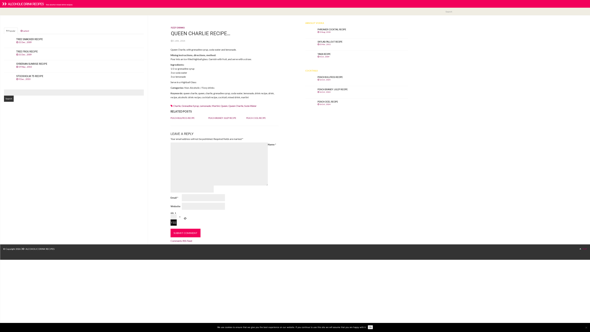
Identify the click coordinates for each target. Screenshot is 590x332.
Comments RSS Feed (181, 240)
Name (272, 144)
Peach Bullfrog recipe (183, 118)
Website (175, 206)
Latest (25, 31)
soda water (250, 105)
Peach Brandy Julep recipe (222, 118)
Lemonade (205, 105)
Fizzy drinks (178, 27)
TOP (584, 249)
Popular (11, 31)
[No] (586, 327)
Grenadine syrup (190, 105)
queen (224, 105)
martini (216, 105)
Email (174, 197)
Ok (370, 327)
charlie (177, 105)
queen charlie (235, 105)
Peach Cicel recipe (256, 118)
